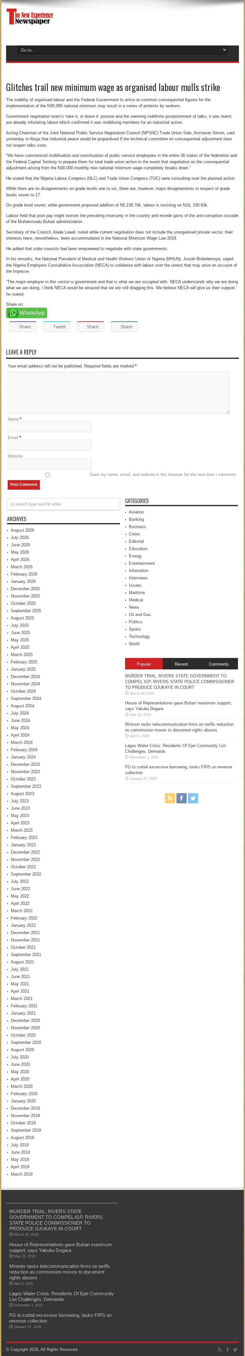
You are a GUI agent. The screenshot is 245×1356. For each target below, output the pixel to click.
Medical (136, 600)
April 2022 (20, 903)
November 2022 (25, 859)
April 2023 (20, 823)
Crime (134, 534)
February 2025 (24, 662)
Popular (144, 664)
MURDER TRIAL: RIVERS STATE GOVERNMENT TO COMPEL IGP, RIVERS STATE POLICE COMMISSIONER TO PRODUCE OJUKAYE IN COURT (179, 682)
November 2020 (25, 1027)
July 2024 (20, 713)
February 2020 (24, 1093)
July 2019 (20, 1145)
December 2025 (25, 588)
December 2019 (25, 1108)
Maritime (137, 592)
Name (13, 419)
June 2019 (20, 1152)
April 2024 (20, 735)
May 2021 (20, 984)
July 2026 (20, 537)
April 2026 (20, 559)
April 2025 (20, 647)
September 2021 (26, 954)
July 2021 (20, 969)
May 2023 (20, 815)
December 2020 (25, 1020)
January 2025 (23, 669)
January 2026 (23, 581)
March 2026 (22, 566)
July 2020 (20, 1057)
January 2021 (23, 1013)
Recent (181, 664)
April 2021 (20, 991)
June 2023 (20, 808)
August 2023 (22, 793)
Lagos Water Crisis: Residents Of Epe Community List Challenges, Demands (61, 1296)
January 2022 (23, 925)
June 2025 (20, 632)
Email (13, 437)
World (134, 643)
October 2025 (23, 603)
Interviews (138, 578)
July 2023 (20, 801)
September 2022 (26, 874)
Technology (139, 636)
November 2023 (25, 771)
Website (15, 456)
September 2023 (26, 786)
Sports (135, 629)
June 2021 (20, 976)
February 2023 (24, 837)
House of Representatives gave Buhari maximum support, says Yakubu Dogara (60, 1247)
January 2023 (23, 844)
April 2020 (20, 1079)
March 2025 (22, 654)
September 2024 (26, 698)
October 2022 (23, 866)
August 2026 (22, 530)
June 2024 (20, 720)
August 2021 (22, 962)
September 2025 (26, 610)
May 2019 (20, 1159)
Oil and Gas (140, 614)
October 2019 (23, 1123)
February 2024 (24, 749)
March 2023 (22, 830)
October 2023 (23, 779)
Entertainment (142, 563)
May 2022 (20, 896)
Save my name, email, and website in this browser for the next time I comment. (163, 474)
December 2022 (25, 852)
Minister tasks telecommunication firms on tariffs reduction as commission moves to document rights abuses (59, 1271)
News (134, 607)
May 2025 (20, 640)
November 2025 (25, 596)
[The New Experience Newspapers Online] (40, 25)
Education (138, 548)
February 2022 (24, 918)
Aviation (136, 512)
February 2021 (24, 1005)
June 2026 (20, 544)
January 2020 (23, 1101)
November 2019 (25, 1115)
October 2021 (23, 947)
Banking (136, 519)
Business (137, 526)
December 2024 (25, 676)
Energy (135, 556)
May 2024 (20, 727)
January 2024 (23, 757)
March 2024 (22, 742)
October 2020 (23, 1035)
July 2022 (20, 881)
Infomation (138, 570)
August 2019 (22, 1137)
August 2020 (22, 1049)
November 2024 (25, 683)
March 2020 (22, 1086)
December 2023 (25, 764)
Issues (135, 585)
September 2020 (26, 1042)
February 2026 (24, 574)
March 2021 (22, 998)
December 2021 (25, 932)
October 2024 (23, 691)
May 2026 (20, 552)
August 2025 (22, 618)
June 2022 (20, 888)
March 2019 (22, 1174)
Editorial (136, 541)
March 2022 (22, 910)
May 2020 (20, 1071)
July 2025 (20, 625)
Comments (219, 664)
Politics (136, 621)
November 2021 (25, 940)
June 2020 (20, 1064)
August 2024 (22, 705)
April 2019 (20, 1166)
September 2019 (26, 1130)
